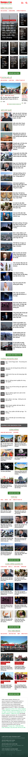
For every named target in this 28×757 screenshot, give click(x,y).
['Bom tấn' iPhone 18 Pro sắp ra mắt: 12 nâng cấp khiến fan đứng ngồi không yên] (6, 306)
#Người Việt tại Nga (9, 95)
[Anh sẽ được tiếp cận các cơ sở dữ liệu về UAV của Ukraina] (6, 266)
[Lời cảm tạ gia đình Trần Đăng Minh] (21, 452)
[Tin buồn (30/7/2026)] (7, 466)
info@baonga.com (8, 746)
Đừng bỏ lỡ (7, 77)
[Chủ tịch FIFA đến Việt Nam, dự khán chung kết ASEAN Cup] (6, 216)
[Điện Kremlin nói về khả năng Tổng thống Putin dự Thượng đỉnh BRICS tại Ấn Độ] (6, 256)
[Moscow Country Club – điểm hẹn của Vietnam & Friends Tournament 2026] (21, 438)
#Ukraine (13, 20)
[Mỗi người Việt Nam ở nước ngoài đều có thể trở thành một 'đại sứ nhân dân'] (7, 480)
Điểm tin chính (6, 8)
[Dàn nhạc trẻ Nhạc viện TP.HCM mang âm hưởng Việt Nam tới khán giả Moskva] (21, 600)
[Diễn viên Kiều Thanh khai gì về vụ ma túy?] (6, 126)
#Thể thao (24, 95)
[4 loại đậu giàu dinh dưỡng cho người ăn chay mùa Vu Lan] (21, 613)
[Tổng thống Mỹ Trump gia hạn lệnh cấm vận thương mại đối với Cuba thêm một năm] (6, 316)
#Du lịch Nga (4, 10)
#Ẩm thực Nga (12, 633)
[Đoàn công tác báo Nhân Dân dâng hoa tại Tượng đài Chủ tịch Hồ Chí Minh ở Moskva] (21, 480)
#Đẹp (18, 633)
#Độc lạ (10, 566)
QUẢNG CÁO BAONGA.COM (11, 425)
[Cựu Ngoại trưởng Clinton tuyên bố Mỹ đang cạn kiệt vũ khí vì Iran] (6, 276)
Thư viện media (14, 631)
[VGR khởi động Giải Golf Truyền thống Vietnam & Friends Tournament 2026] (21, 466)
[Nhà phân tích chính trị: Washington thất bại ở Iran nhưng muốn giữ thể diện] (6, 136)
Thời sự (14, 497)
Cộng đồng (14, 429)
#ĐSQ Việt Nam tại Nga (6, 432)
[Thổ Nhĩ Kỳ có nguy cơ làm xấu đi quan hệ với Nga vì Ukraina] (6, 246)
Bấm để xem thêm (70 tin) (14, 354)
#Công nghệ (4, 566)
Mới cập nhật (6, 110)
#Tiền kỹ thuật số (21, 10)
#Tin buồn (15, 432)
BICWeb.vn (18, 750)
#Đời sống (8, 681)
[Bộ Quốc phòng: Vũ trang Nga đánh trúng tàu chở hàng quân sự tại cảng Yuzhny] (6, 226)
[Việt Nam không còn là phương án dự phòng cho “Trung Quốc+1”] (6, 176)
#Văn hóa (17, 681)
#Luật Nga (11, 80)
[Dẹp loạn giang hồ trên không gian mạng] (6, 286)
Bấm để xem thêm (14, 73)
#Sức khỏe (16, 566)
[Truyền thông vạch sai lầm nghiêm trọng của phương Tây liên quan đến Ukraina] (6, 336)
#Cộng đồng (12, 10)
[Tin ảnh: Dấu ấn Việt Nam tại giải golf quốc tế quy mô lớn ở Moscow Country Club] (10, 88)
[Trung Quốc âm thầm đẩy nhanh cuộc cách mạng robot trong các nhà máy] (6, 156)
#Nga (4, 20)
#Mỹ (10, 499)
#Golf (2, 95)
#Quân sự (8, 20)
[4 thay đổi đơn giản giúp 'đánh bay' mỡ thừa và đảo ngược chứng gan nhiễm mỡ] (7, 613)
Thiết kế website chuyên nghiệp (10, 749)
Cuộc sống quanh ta (14, 564)
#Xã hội (2, 681)
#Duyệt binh (7, 662)
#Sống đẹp (23, 566)
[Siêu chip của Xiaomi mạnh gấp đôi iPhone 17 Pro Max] (6, 296)
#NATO (6, 499)
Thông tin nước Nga (9, 359)
